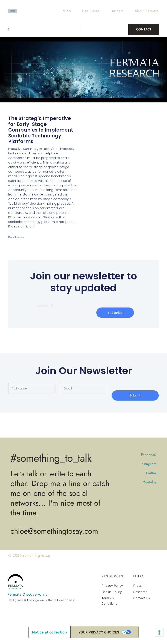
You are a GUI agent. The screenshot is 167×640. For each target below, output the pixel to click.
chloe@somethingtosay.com (54, 531)
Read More (16, 237)
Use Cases (91, 11)
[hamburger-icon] (78, 29)
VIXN (67, 11)
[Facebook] (148, 608)
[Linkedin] (156, 608)
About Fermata (147, 11)
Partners (117, 11)
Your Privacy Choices (98, 632)
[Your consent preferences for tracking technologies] (159, 632)
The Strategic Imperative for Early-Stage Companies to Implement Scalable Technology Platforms (40, 130)
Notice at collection (49, 632)
